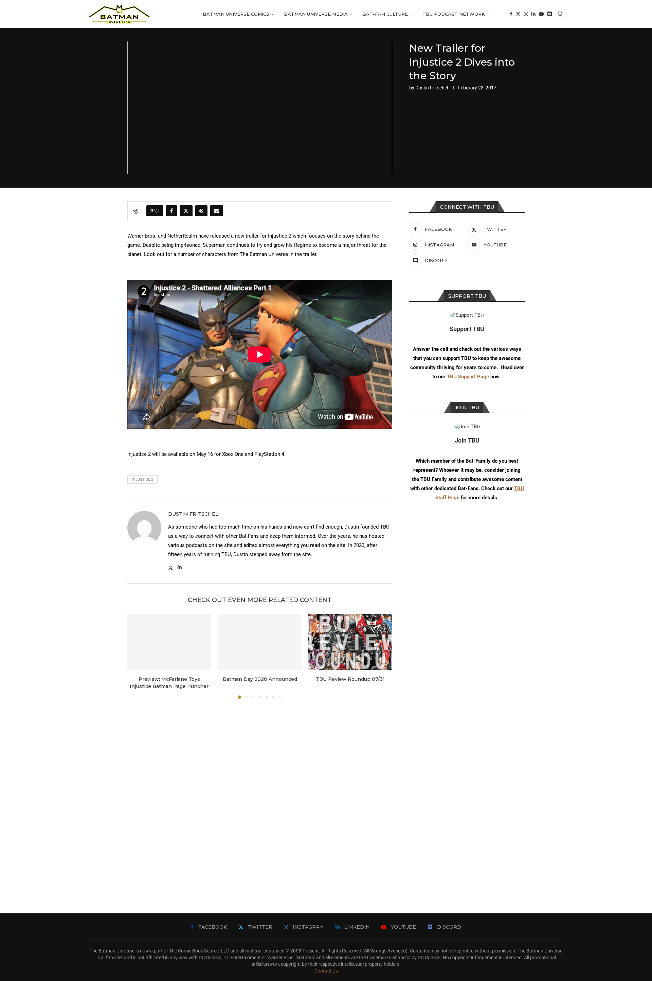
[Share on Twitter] (186, 210)
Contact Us (326, 971)
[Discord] (549, 14)
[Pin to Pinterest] (201, 210)
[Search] (560, 14)
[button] (136, 656)
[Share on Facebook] (171, 210)
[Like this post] (157, 210)
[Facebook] (511, 14)
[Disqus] (259, 796)
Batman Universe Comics (236, 14)
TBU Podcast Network (453, 14)
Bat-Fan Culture (385, 14)
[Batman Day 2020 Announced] (260, 642)
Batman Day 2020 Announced (259, 679)
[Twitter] (518, 14)
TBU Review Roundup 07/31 (350, 679)
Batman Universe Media (316, 14)
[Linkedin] (533, 14)
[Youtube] (541, 14)
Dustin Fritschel (431, 87)
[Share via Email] (216, 210)
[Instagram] (526, 14)
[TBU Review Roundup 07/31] (350, 642)
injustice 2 (142, 479)
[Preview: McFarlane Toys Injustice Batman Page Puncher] (169, 642)
